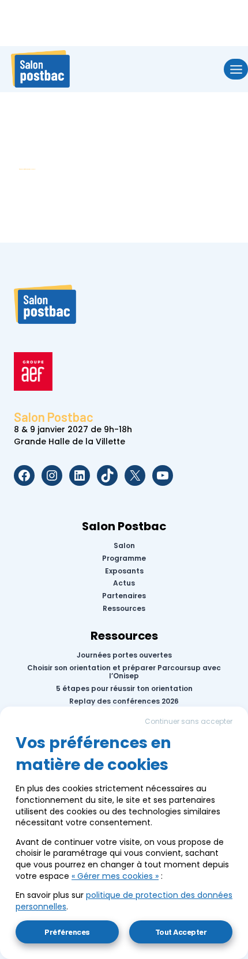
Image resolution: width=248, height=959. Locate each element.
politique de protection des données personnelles (124, 900)
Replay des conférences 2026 (124, 701)
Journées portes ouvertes (124, 655)
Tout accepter (181, 932)
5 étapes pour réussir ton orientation (124, 688)
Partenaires (124, 596)
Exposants (124, 570)
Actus (124, 583)
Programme (124, 558)
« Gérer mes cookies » (115, 876)
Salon (124, 545)
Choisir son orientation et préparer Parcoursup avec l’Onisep (124, 672)
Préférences (67, 932)
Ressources (124, 608)
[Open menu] (236, 69)
